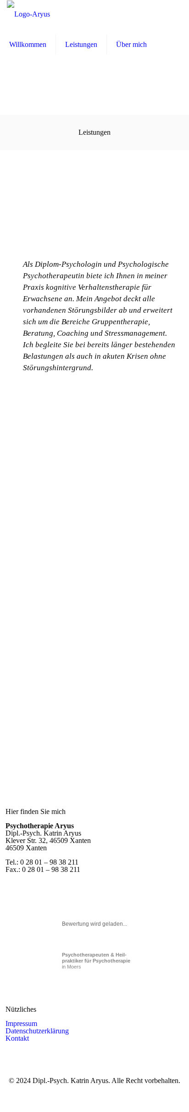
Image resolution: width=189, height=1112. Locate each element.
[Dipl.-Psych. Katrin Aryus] (28, 14)
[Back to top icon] (169, 1092)
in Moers (96, 960)
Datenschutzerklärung (37, 1031)
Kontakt (17, 1038)
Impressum (21, 1023)
